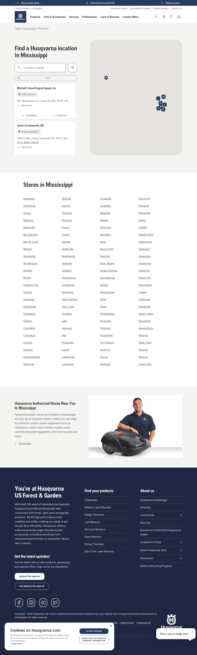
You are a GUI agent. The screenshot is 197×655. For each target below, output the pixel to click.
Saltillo (143, 227)
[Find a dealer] (163, 16)
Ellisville (66, 198)
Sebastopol (145, 241)
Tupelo (143, 292)
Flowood (67, 220)
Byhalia (27, 270)
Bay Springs (30, 234)
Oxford (104, 285)
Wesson (143, 335)
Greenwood (68, 256)
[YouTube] (43, 602)
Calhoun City (31, 285)
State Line (145, 277)
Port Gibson (107, 342)
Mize (103, 241)
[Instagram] (31, 602)
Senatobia (145, 256)
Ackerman (29, 205)
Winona (143, 357)
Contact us (176, 8)
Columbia (29, 328)
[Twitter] (55, 602)
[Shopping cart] (178, 16)
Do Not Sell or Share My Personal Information (94, 639)
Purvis (104, 357)
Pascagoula (107, 292)
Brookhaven (30, 263)
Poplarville (106, 335)
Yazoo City (145, 364)
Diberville (28, 364)
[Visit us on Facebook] (19, 602)
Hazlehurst (68, 285)
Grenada (67, 263)
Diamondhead (31, 357)
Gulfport (67, 270)
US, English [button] (37, 8)
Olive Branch (107, 277)
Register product (161, 8)
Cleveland (29, 313)
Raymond (144, 198)
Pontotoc (105, 328)
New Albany (107, 263)
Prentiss (105, 349)
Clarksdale (29, 306)
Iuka (64, 321)
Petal (103, 306)
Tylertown (145, 299)
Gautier (66, 241)
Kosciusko (68, 342)
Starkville (144, 270)
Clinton (27, 321)
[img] (27, 94)
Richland (144, 205)
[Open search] (156, 16)
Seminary (144, 249)
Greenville (67, 249)
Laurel (65, 349)
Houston (67, 313)
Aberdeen (29, 198)
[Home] (20, 17)
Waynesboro (146, 328)
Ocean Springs (108, 270)
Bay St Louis (30, 241)
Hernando (68, 292)
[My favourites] (171, 16)
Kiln (64, 335)
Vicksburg (144, 306)
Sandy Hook (146, 234)
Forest (65, 227)
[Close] (111, 626)
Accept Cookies (94, 631)
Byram (27, 277)
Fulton (65, 234)
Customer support (119, 8)
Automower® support (140, 8)
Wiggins (143, 349)
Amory (27, 213)
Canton (27, 292)
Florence (67, 213)
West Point (145, 342)
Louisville (105, 198)
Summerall (145, 285)
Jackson (67, 328)
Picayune (105, 321)
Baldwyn (28, 220)
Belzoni (27, 249)
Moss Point (107, 249)
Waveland (144, 321)
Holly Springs (70, 299)
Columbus (29, 335)
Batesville (29, 227)
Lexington (68, 364)
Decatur (28, 349)
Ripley (142, 220)
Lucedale (105, 205)
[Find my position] (72, 67)
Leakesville (68, 357)
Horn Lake (68, 306)
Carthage (28, 299)
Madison (105, 213)
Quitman (105, 364)
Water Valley (146, 313)
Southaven (145, 263)
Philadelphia (107, 313)
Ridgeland (144, 213)
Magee (104, 220)
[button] (35, 17)
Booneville (29, 256)
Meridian (105, 234)
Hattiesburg (69, 277)
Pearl (103, 299)
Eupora (66, 205)
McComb (105, 227)
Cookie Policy (16, 644)
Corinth (27, 342)
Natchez (105, 256)
